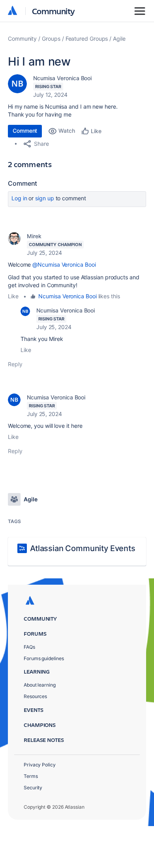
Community (53, 11)
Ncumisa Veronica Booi (62, 78)
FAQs (29, 647)
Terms (31, 776)
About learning (40, 685)
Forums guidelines (44, 658)
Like (13, 296)
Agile (119, 38)
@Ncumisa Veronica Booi (64, 264)
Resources (35, 696)
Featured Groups (87, 38)
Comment (25, 130)
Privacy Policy (40, 765)
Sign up (44, 198)
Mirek (34, 236)
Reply (15, 364)
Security (33, 788)
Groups (51, 38)
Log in (19, 198)
